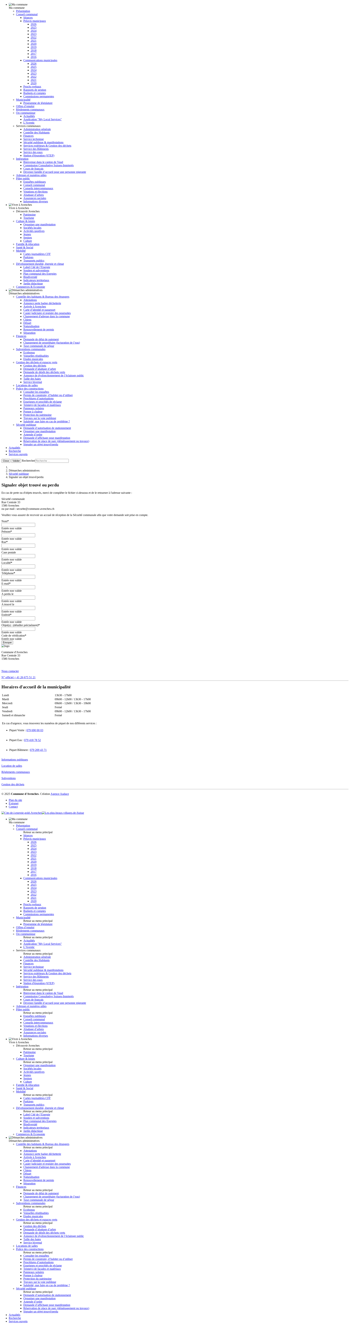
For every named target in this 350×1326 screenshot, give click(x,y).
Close (6, 460)
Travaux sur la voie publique (39, 418)
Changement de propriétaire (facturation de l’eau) (51, 342)
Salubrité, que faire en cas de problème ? (46, 421)
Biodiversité (30, 277)
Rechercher (28, 460)
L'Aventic (29, 122)
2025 (33, 27)
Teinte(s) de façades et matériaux (42, 405)
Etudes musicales (33, 359)
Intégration (22, 158)
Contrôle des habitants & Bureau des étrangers (42, 296)
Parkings (28, 257)
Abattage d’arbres (33, 194)
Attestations (30, 299)
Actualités (29, 116)
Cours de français (33, 168)
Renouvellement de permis (38, 329)
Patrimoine (29, 214)
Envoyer (7, 642)
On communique (25, 112)
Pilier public (23, 178)
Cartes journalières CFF (37, 254)
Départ (27, 322)
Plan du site (15, 800)
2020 (33, 43)
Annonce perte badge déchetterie (42, 303)
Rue (4, 542)
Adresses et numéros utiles (31, 175)
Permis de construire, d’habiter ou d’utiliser (48, 395)
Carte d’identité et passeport (39, 309)
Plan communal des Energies (40, 273)
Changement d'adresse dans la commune (46, 316)
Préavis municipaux (34, 20)
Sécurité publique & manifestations (43, 142)
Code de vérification (13, 635)
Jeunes (27, 234)
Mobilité (21, 250)
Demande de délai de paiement (41, 339)
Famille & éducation (27, 244)
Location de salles (11, 765)
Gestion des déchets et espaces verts (36, 362)
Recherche (15, 451)
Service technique (33, 139)
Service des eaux (33, 152)
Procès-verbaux (32, 86)
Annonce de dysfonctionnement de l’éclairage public (53, 375)
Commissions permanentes (38, 96)
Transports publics (33, 260)
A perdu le (7, 594)
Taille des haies (32, 378)
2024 (33, 30)
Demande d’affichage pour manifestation (46, 437)
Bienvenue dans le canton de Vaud (43, 162)
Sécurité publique (26, 424)
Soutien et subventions (36, 270)
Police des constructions (30, 388)
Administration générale (37, 129)
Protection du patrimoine (37, 414)
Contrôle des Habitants (36, 132)
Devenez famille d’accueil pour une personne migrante (54, 171)
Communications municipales (40, 60)
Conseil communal (27, 14)
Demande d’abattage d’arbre (39, 368)
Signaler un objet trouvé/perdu (40, 444)
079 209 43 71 (38, 749)
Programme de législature (37, 103)
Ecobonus (29, 352)
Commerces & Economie (30, 286)
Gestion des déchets (34, 365)
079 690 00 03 (34, 730)
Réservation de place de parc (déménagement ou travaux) (56, 441)
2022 (33, 37)
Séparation (29, 332)
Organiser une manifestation (39, 224)
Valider (16, 460)
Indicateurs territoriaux (36, 280)
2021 (33, 40)
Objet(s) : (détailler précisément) (20, 625)
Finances (28, 135)
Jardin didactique (33, 283)
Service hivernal (32, 382)
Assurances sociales (34, 198)
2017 (33, 53)
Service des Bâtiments (36, 148)
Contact (13, 806)
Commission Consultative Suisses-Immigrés (48, 165)
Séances (28, 17)
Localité (6, 562)
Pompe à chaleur (32, 411)
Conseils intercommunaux (38, 188)
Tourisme (28, 217)
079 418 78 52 (32, 740)
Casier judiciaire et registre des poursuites (47, 313)
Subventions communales (30, 349)
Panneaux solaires (33, 408)
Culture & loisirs (25, 221)
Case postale (8, 552)
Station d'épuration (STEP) (38, 155)
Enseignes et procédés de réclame (42, 401)
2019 (33, 47)
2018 (33, 50)
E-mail (6, 583)
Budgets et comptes (34, 93)
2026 (33, 24)
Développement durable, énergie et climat (40, 263)
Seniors (27, 237)
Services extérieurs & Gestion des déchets (47, 145)
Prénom (6, 531)
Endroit (6, 614)
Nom (5, 521)
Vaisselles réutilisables (36, 355)
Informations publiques (14, 759)
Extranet (13, 803)
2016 (33, 57)
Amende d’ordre (32, 434)
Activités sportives (33, 231)
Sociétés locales (32, 227)
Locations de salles (27, 385)
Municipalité (23, 99)
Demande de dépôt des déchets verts (44, 372)
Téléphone (8, 573)
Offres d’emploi (25, 106)
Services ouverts (18, 454)
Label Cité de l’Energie (36, 267)
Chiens (27, 319)
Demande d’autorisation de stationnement (47, 428)
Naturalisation (31, 326)
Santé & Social (24, 247)
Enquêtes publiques (34, 181)
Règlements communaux (30, 109)
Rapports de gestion (34, 89)
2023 (33, 34)
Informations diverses (35, 201)
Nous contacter (10, 671)
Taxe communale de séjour (38, 345)
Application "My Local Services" (42, 119)
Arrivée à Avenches (34, 306)
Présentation (23, 11)
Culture (27, 240)
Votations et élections (35, 191)
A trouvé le (7, 604)
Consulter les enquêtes (36, 391)
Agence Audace (59, 793)
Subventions (8, 778)
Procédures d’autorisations (38, 398)
